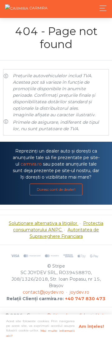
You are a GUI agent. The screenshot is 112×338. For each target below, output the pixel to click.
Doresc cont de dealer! (56, 189)
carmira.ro (31, 164)
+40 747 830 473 (85, 298)
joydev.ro (79, 292)
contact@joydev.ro (43, 292)
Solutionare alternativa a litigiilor (43, 223)
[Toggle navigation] (101, 8)
